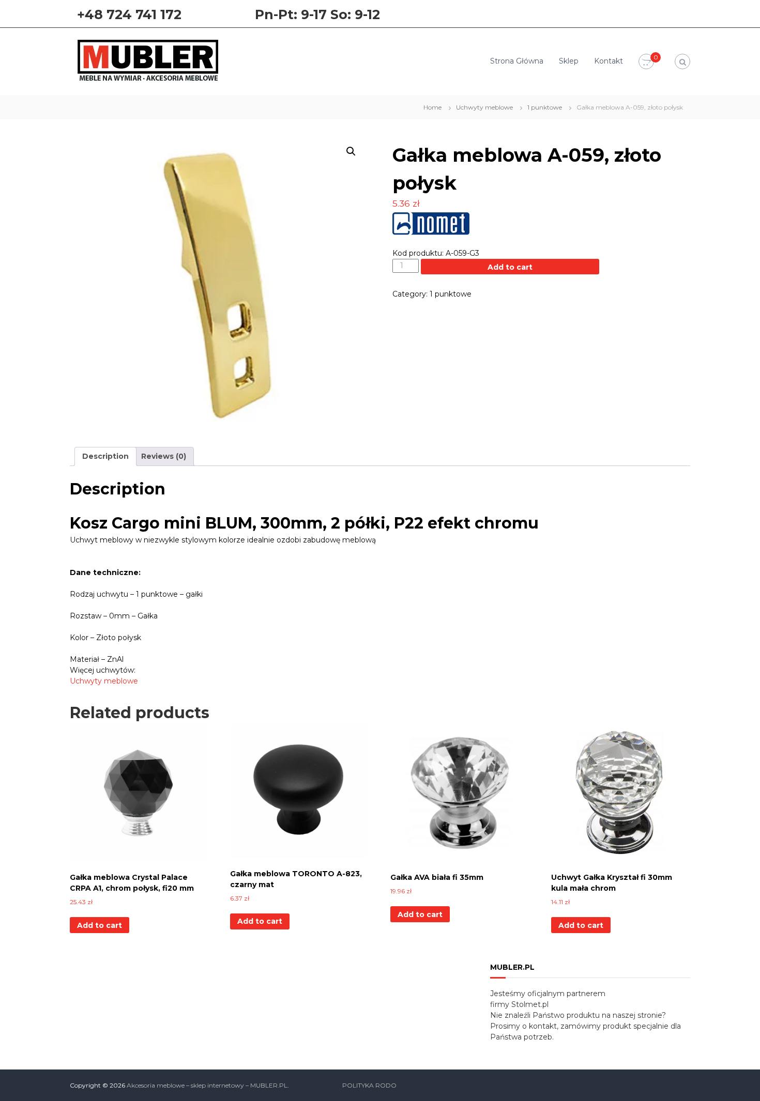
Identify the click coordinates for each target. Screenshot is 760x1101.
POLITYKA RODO (369, 1085)
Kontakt (608, 61)
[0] (646, 62)
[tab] (105, 456)
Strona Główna (516, 61)
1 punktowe (544, 107)
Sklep (569, 61)
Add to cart (510, 267)
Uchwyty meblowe (484, 107)
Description (105, 456)
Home (432, 107)
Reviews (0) (163, 456)
